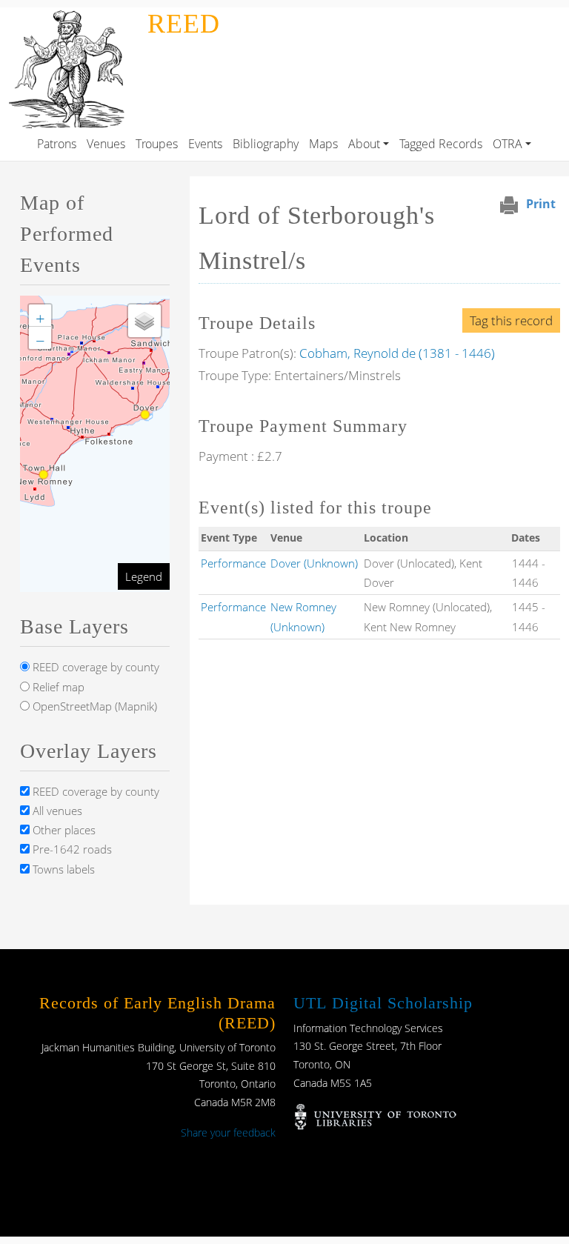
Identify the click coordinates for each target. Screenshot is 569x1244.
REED (183, 24)
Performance (233, 563)
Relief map (57, 686)
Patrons (56, 144)
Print (541, 204)
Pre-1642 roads (71, 849)
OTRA (507, 144)
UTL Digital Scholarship (383, 1003)
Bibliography (266, 144)
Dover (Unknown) (314, 563)
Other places (63, 829)
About (364, 144)
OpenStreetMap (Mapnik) (93, 706)
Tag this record (511, 320)
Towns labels (62, 869)
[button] (40, 316)
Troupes (157, 144)
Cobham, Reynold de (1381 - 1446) (397, 353)
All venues (56, 810)
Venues (106, 144)
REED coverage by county (94, 666)
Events (205, 144)
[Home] (71, 18)
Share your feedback (228, 1132)
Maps (323, 144)
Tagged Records (440, 144)
